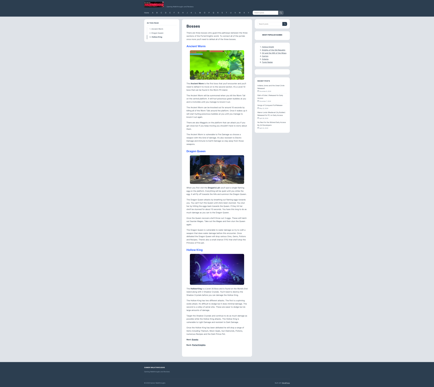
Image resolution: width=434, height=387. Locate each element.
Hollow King (157, 37)
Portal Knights (198, 345)
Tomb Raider (267, 62)
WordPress (286, 383)
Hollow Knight (268, 47)
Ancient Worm (157, 29)
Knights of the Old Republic (273, 50)
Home (146, 13)
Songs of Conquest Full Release (269, 105)
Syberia (265, 59)
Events (195, 339)
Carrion (265, 56)
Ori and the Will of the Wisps (274, 53)
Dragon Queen (157, 33)
